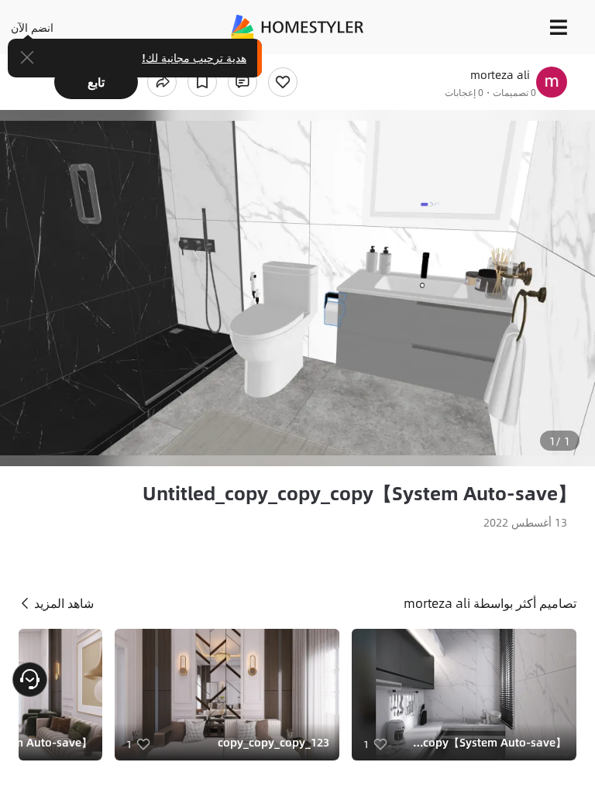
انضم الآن (32, 27)
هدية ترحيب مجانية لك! (194, 57)
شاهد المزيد (62, 603)
